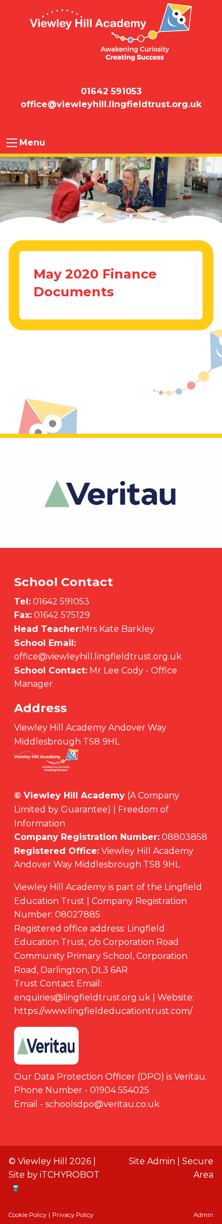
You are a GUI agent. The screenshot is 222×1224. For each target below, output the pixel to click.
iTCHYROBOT (70, 1175)
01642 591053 (61, 601)
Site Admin (152, 1161)
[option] (111, 493)
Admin (203, 1215)
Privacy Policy (72, 1215)
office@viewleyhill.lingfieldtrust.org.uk (98, 656)
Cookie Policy (27, 1215)
